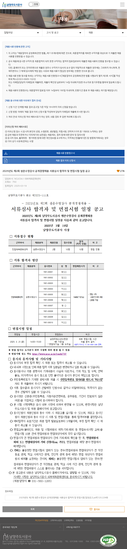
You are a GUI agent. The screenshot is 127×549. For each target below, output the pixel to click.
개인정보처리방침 (41, 520)
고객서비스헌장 (56, 520)
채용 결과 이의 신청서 (65, 160)
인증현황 (79, 520)
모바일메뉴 (122, 4)
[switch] (34, 4)
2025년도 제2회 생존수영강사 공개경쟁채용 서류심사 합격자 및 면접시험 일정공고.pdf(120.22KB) (63, 497)
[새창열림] (108, 536)
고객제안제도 (69, 520)
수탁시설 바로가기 (73, 527)
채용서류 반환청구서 (65, 153)
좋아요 (97, 509)
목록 (33, 509)
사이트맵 (88, 520)
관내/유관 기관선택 (10, 527)
